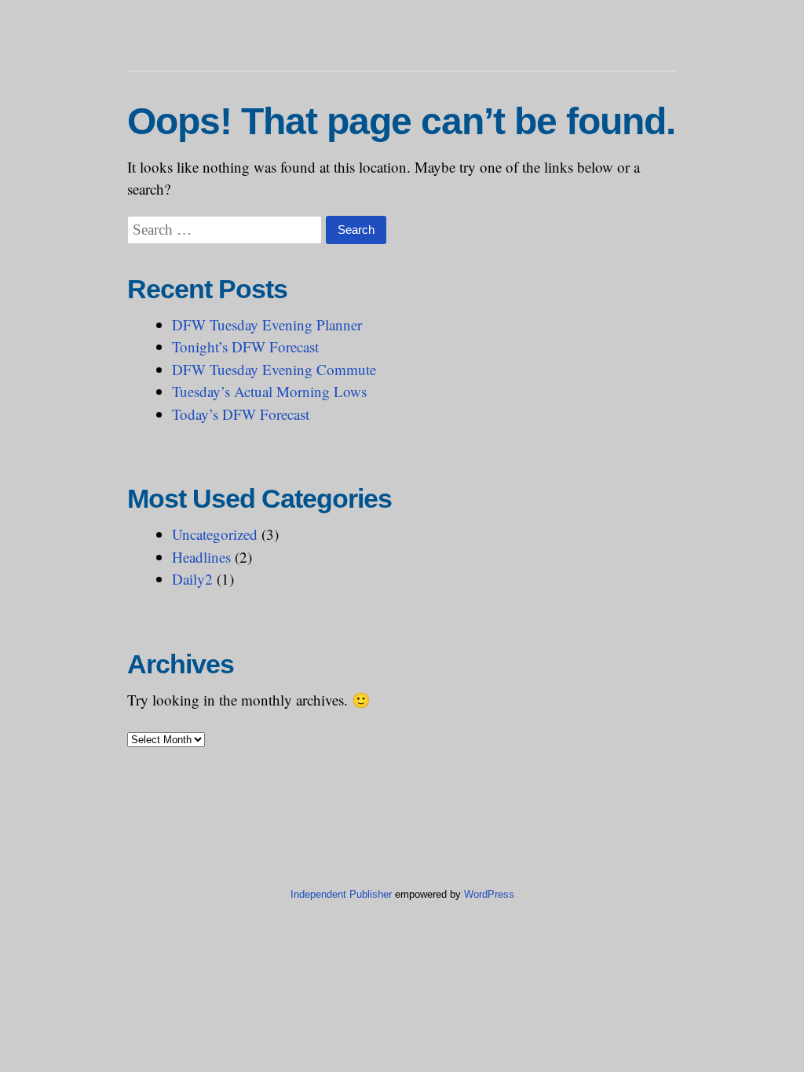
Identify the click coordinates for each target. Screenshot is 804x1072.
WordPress (489, 894)
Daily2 (192, 579)
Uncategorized (215, 534)
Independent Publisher (341, 894)
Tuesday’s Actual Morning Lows (269, 391)
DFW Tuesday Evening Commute (274, 369)
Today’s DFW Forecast (240, 414)
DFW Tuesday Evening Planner (267, 324)
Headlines (201, 557)
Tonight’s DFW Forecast (245, 346)
